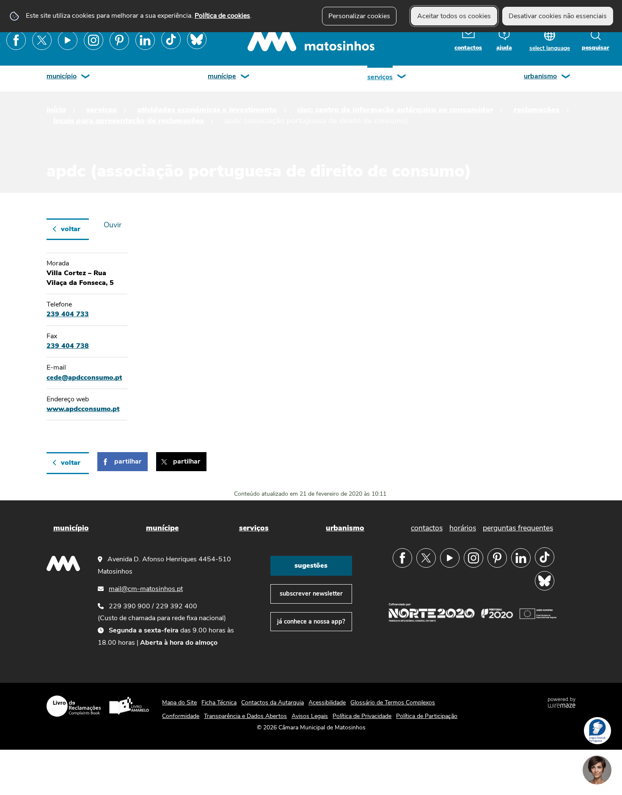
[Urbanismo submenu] (566, 77)
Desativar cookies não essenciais (558, 16)
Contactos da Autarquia (272, 702)
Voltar (70, 229)
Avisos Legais (310, 716)
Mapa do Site (179, 702)
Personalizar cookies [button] (359, 16)
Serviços (380, 77)
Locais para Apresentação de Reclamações (128, 120)
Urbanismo (540, 76)
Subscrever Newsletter (311, 593)
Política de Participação (426, 716)
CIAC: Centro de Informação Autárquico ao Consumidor (395, 109)
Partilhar (127, 461)
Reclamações (536, 109)
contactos (468, 48)
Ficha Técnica (219, 702)
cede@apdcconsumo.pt (84, 377)
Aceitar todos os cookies (454, 16)
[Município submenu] (86, 77)
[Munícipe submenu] (245, 77)
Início (56, 109)
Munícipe (222, 76)
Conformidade (180, 716)
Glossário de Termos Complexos (392, 702)
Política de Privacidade (362, 716)
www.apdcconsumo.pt (83, 409)
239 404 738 (68, 346)
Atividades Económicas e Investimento (207, 109)
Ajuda (504, 48)
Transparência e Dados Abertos (245, 716)
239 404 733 (68, 314)
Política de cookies (222, 15)
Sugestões (311, 565)
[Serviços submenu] (402, 77)
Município (62, 76)
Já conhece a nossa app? (311, 621)
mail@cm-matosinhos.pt (146, 588)
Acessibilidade (327, 702)
